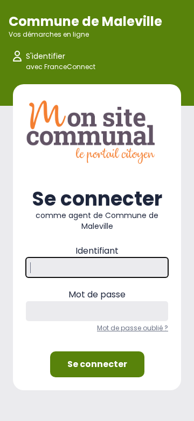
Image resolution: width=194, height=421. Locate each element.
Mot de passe (97, 294)
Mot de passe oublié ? (132, 327)
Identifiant (97, 251)
